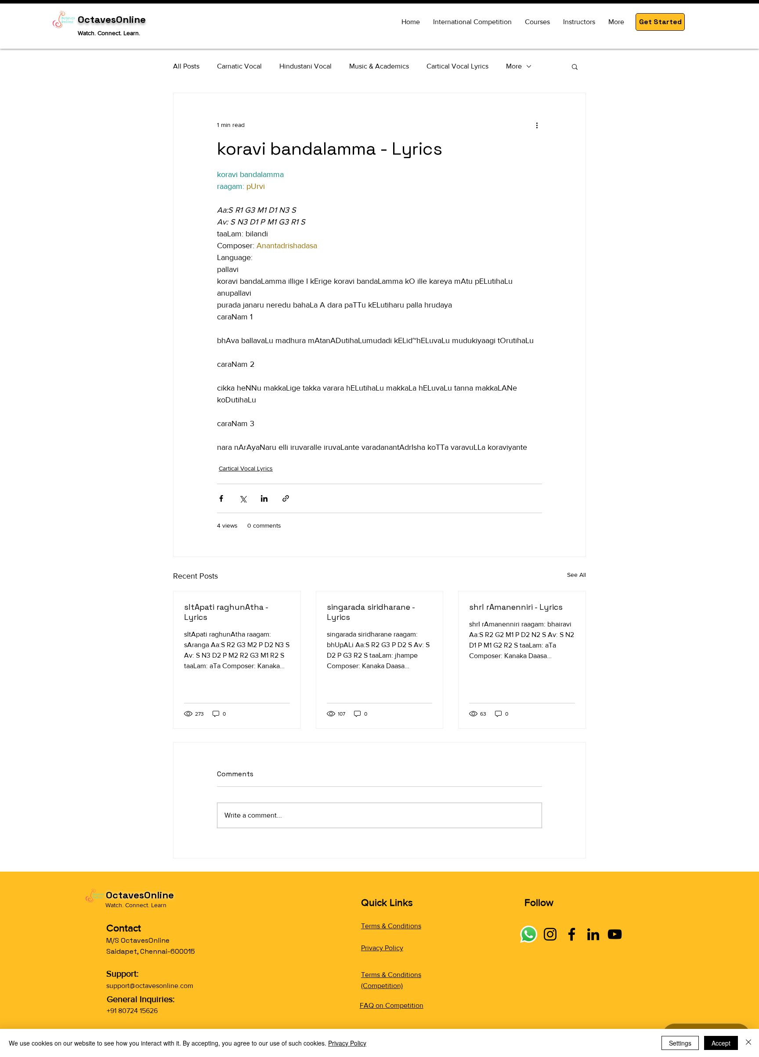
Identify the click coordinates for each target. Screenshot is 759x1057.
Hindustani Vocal (305, 66)
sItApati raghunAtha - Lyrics (226, 612)
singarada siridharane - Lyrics (371, 612)
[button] (660, 22)
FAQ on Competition (391, 1005)
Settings (680, 1043)
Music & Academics (379, 66)
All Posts (186, 66)
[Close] (748, 1043)
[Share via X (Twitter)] (243, 498)
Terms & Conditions (391, 926)
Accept (721, 1043)
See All (576, 574)
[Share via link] (286, 498)
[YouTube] (614, 934)
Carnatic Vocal (239, 66)
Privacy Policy (382, 948)
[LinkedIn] (593, 934)
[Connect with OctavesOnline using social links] (528, 934)
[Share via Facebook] (221, 498)
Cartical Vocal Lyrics (457, 66)
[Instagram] (550, 934)
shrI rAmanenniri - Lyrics (516, 607)
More (514, 66)
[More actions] (536, 124)
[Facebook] (571, 934)
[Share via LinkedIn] (264, 498)
